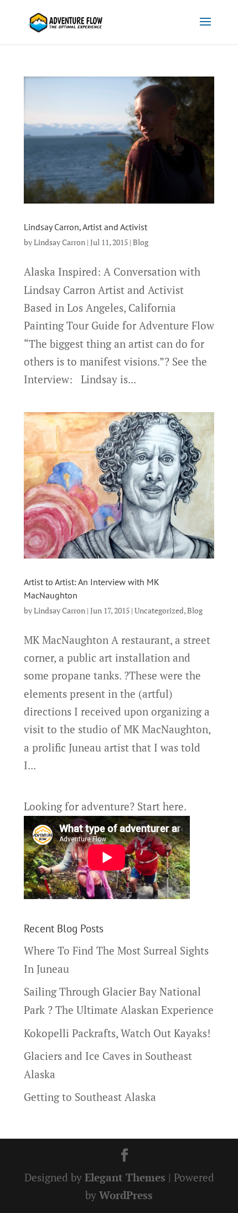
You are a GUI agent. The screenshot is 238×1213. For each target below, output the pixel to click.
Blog (140, 242)
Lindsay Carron (59, 242)
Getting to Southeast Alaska (90, 1097)
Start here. (161, 806)
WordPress (126, 1195)
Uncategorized (159, 610)
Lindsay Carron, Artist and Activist (85, 226)
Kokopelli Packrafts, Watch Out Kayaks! (117, 1033)
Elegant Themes (125, 1177)
